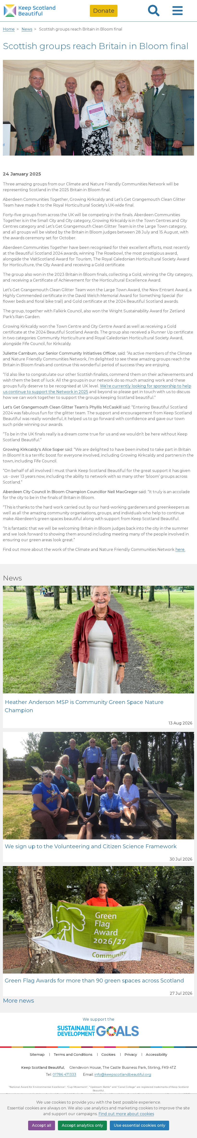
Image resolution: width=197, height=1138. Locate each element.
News (27, 29)
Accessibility (156, 1054)
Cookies (108, 1054)
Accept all (41, 1125)
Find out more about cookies (126, 1114)
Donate (103, 10)
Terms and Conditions (73, 1054)
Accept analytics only (82, 1125)
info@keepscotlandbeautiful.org (122, 1074)
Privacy (130, 1054)
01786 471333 (64, 1074)
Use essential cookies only (139, 1125)
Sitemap (37, 1054)
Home (9, 29)
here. (180, 549)
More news (18, 1000)
